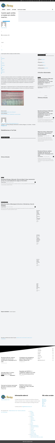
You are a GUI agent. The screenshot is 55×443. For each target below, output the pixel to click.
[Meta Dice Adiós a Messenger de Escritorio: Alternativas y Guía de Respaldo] (18, 194)
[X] (5, 125)
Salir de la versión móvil (27, 441)
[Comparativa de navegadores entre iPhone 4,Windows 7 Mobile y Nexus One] (27, 352)
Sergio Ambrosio (4, 27)
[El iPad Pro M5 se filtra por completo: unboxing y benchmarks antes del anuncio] (18, 247)
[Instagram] (2, 125)
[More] (18, 73)
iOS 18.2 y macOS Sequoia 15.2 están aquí (38, 261)
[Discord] (1, 125)
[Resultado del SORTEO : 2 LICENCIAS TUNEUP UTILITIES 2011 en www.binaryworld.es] (27, 366)
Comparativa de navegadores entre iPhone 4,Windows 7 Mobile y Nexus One (26, 359)
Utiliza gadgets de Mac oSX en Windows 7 (8, 112)
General (3, 9)
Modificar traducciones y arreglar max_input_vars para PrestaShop (26, 386)
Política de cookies (22, 9)
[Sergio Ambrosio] (3, 26)
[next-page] (40, 92)
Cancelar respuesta (12, 311)
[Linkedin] (3, 125)
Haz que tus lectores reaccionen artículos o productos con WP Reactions (9, 387)
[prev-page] (38, 92)
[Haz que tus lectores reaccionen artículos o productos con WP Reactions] (9, 380)
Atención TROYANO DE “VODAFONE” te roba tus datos (10, 114)
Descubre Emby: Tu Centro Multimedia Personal (7, 373)
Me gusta (43, 59)
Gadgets (8, 9)
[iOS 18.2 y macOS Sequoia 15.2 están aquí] (18, 271)
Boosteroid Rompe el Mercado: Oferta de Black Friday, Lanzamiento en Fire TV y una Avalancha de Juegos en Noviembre (18, 180)
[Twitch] (4, 125)
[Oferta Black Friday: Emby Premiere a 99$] (18, 295)
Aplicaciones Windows (4, 202)
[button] (52, 9)
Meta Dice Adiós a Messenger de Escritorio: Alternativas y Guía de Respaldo (45, 133)
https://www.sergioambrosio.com (12, 123)
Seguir (43, 62)
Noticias (2, 177)
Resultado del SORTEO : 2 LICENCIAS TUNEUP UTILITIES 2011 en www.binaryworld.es (27, 373)
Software (14, 9)
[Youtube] (6, 125)
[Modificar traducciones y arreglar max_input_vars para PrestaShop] (27, 380)
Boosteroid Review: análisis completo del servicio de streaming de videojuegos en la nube (45, 153)
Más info (2, 375)
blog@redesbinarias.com (27, 406)
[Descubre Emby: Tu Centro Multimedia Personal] (9, 367)
